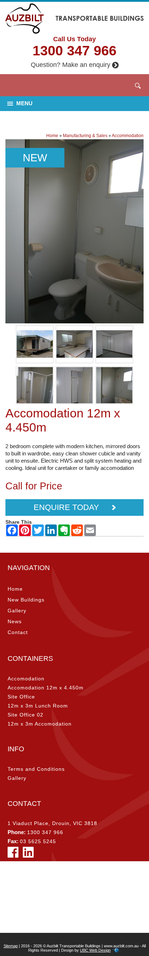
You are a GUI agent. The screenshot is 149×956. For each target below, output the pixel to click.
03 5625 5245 (38, 841)
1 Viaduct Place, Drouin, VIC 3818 (52, 823)
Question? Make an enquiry (70, 64)
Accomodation (26, 678)
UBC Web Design (95, 950)
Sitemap (11, 946)
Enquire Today (67, 507)
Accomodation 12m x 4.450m (46, 688)
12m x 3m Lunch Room (38, 706)
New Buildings (26, 600)
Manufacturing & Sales (85, 135)
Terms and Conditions (36, 769)
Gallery (17, 610)
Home (52, 135)
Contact (18, 632)
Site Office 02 (25, 715)
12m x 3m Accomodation (40, 724)
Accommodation (128, 135)
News (15, 621)
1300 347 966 (74, 50)
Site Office (21, 697)
